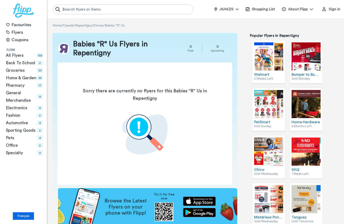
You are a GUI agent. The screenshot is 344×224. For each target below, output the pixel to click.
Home (57, 25)
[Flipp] (23, 10)
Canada (68, 25)
